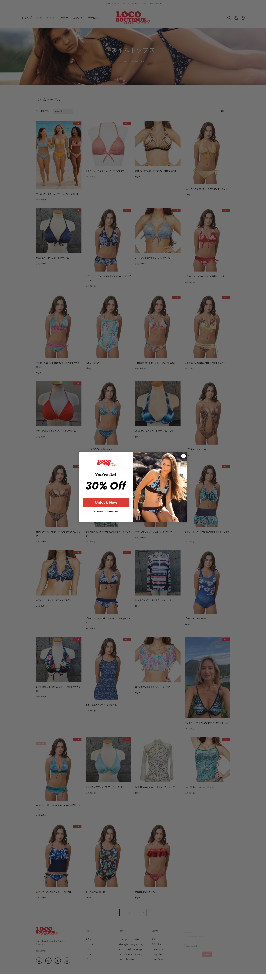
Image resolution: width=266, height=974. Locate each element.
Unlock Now (106, 502)
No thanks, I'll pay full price (106, 512)
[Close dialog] (183, 455)
